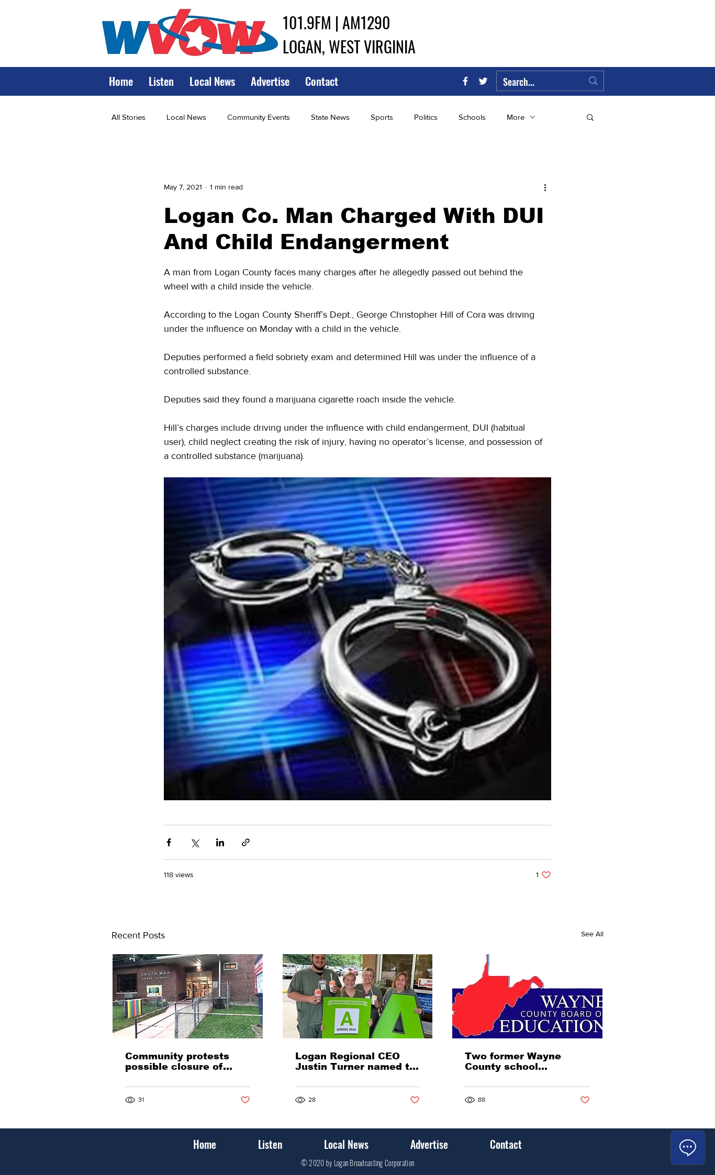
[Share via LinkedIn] (220, 842)
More (515, 117)
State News (330, 117)
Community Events (258, 117)
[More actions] (545, 187)
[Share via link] (246, 842)
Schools (472, 117)
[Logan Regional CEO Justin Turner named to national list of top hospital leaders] (358, 996)
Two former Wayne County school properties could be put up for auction (525, 1061)
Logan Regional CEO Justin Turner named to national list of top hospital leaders (355, 1061)
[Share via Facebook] (169, 842)
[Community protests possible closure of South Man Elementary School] (188, 996)
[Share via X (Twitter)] (194, 842)
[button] (590, 117)
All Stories (128, 117)
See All (592, 934)
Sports (382, 117)
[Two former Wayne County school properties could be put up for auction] (527, 996)
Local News (186, 117)
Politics (426, 117)
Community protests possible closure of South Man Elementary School (183, 1061)
